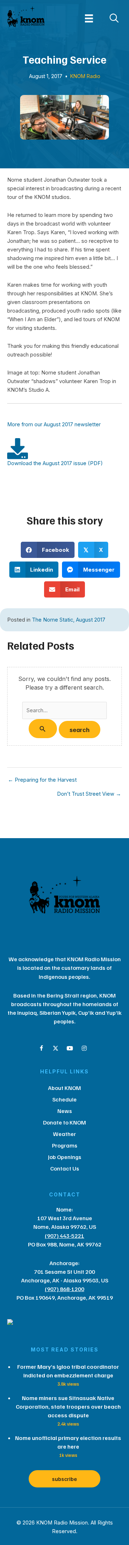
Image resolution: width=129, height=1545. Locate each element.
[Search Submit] (43, 728)
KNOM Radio (85, 76)
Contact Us (64, 1168)
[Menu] (89, 18)
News (64, 1110)
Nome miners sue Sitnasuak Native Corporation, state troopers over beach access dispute (68, 1406)
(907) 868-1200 (64, 1288)
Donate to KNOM (64, 1122)
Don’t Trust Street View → (89, 794)
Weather (64, 1133)
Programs (64, 1145)
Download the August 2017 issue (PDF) (55, 463)
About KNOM (64, 1087)
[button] (41, 1048)
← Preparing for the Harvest (42, 780)
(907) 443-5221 (64, 1235)
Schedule (64, 1099)
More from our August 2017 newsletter (54, 424)
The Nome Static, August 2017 (68, 620)
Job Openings (64, 1156)
